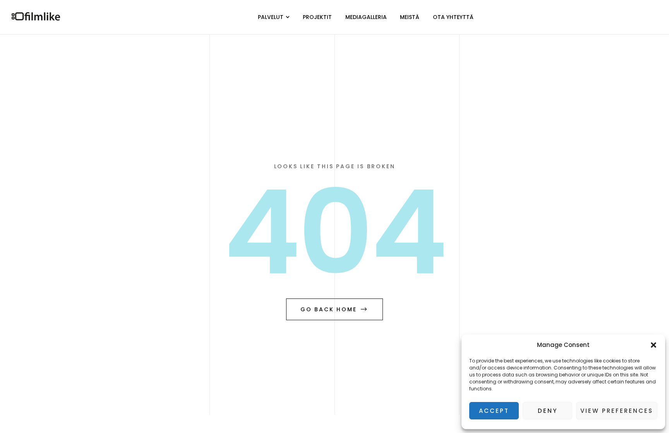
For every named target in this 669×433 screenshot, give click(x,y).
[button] (653, 345)
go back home (328, 309)
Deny (548, 411)
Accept (494, 411)
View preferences (616, 411)
